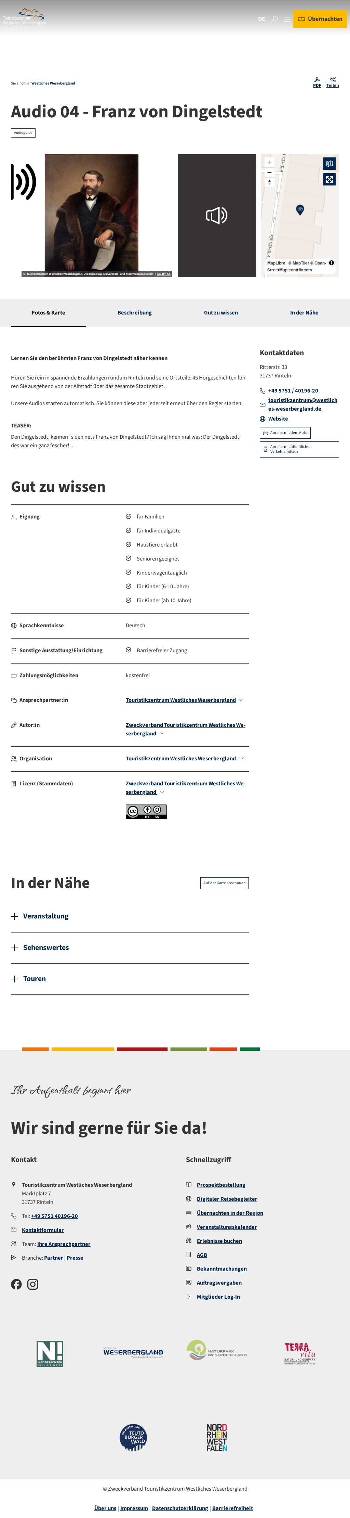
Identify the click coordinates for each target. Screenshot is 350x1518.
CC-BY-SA (164, 274)
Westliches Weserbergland (53, 83)
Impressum (134, 1508)
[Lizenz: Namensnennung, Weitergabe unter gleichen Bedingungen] (146, 817)
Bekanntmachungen (222, 1269)
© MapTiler (298, 263)
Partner (53, 1258)
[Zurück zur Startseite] (24, 19)
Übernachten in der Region (230, 1213)
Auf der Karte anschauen (224, 883)
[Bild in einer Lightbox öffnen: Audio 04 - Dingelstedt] (91, 215)
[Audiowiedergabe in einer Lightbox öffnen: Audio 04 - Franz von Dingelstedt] (217, 215)
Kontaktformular (43, 1230)
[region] (300, 215)
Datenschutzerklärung (180, 1508)
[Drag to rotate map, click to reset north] (269, 182)
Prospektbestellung (221, 1185)
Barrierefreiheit (232, 1508)
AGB (202, 1255)
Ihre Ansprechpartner (64, 1244)
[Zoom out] (269, 172)
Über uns (105, 1508)
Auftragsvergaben (219, 1283)
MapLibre (276, 263)
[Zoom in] (269, 162)
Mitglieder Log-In (218, 1297)
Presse (75, 1258)
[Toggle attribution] (331, 263)
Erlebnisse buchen (219, 1241)
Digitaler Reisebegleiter (227, 1199)
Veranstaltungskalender (227, 1227)
